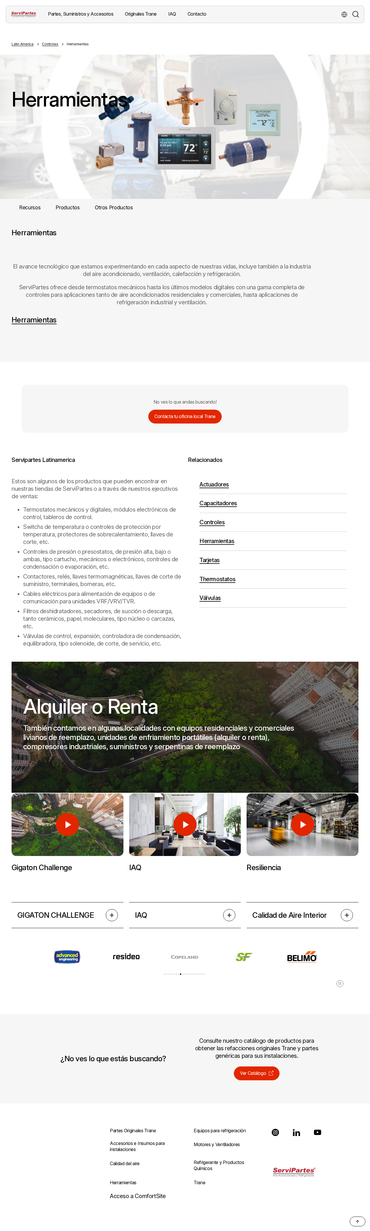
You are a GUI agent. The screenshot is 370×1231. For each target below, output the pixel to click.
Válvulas (210, 597)
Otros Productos (114, 207)
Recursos (29, 207)
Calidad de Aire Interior (289, 915)
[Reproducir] (67, 824)
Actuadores (214, 484)
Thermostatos (217, 579)
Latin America (23, 44)
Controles (50, 44)
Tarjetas (209, 560)
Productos (67, 207)
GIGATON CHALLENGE (55, 915)
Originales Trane (141, 14)
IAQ (141, 915)
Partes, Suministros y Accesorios (80, 14)
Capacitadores (218, 503)
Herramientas (34, 319)
